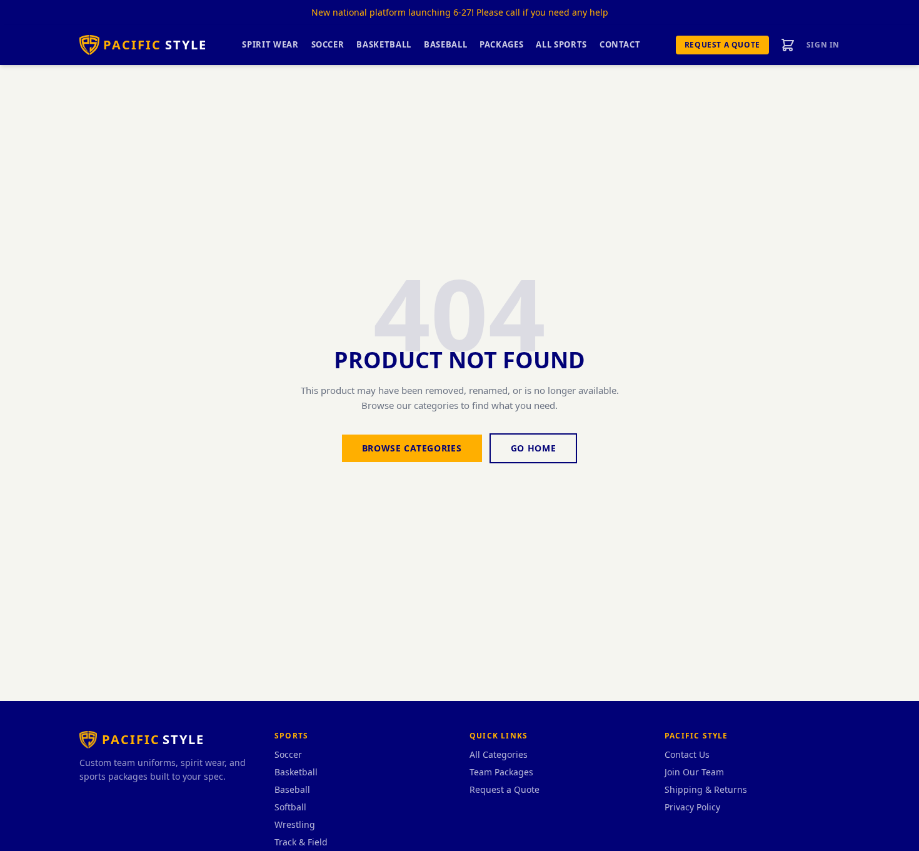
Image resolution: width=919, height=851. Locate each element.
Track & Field (301, 842)
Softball (290, 807)
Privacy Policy (692, 807)
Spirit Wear (270, 44)
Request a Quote (722, 44)
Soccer (327, 44)
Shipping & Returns (706, 789)
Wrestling (294, 824)
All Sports (561, 44)
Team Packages (501, 772)
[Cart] (787, 45)
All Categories (499, 754)
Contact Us (687, 754)
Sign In (823, 44)
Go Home (533, 448)
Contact (620, 44)
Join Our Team (694, 772)
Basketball (383, 44)
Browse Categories (412, 448)
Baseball (445, 44)
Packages (501, 44)
